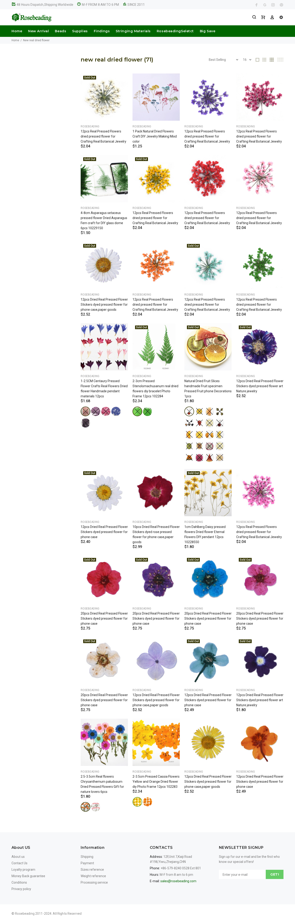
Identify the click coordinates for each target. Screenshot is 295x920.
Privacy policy (21, 889)
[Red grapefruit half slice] (209, 411)
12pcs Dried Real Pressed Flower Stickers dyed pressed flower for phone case (104, 532)
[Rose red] (105, 411)
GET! (274, 874)
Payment (87, 863)
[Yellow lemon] (209, 423)
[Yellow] (137, 801)
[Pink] (85, 411)
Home (17, 31)
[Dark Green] (147, 411)
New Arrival (38, 31)
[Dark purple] (85, 423)
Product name (38, 901)
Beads (60, 31)
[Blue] (116, 411)
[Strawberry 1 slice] (199, 423)
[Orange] (85, 807)
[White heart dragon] (209, 446)
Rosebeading (90, 126)
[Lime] (199, 411)
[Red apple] (219, 457)
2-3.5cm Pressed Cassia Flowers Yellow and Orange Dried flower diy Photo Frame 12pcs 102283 (156, 781)
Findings (102, 31)
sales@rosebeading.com (178, 881)
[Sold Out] (104, 97)
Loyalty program (23, 869)
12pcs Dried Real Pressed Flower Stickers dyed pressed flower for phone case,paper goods (104, 304)
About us (18, 856)
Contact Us (19, 863)
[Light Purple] (95, 411)
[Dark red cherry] (219, 423)
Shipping (87, 856)
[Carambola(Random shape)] (219, 446)
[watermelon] (209, 457)
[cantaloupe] (189, 457)
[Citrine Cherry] (189, 411)
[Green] (137, 411)
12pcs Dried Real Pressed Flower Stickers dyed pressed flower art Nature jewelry (259, 386)
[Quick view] (120, 81)
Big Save (207, 31)
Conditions (19, 882)
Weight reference (93, 876)
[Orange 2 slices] (209, 434)
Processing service (94, 882)
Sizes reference (92, 869)
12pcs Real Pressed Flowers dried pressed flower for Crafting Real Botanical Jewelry (103, 136)
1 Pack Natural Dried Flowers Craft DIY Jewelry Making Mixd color (155, 136)
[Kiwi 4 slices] (219, 411)
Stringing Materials (133, 31)
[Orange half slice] (189, 434)
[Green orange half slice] (219, 434)
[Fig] (199, 446)
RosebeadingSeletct (175, 31)
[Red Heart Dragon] (199, 457)
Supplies (80, 31)
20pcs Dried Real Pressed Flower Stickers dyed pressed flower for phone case (104, 618)
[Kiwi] (189, 446)
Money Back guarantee (28, 876)
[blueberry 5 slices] (189, 423)
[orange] (199, 434)
